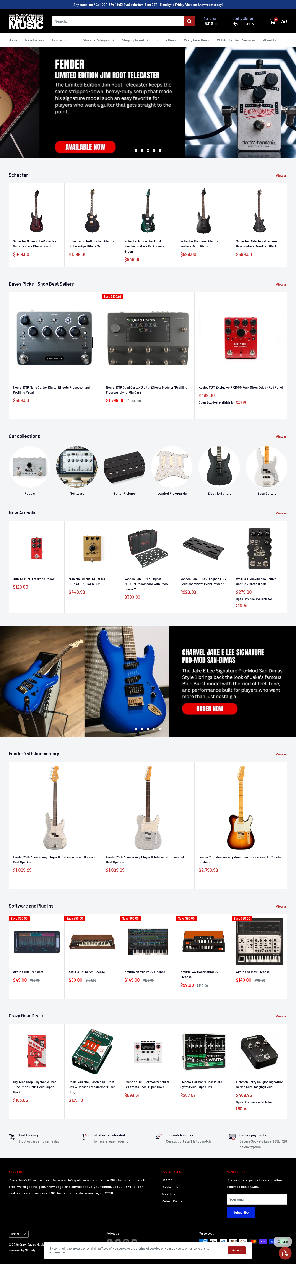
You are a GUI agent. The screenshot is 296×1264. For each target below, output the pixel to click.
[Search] (189, 21)
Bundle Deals (166, 40)
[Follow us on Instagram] (126, 1242)
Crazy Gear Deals (196, 40)
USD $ (15, 1234)
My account (242, 23)
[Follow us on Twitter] (118, 1242)
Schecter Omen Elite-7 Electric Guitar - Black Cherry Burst (35, 243)
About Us (270, 40)
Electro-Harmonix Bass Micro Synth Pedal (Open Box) (201, 1084)
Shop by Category (96, 40)
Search (167, 1180)
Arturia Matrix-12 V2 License (144, 972)
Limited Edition (63, 40)
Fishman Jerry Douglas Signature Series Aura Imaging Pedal (259, 1084)
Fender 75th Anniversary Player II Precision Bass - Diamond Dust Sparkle (54, 859)
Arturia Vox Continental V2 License (199, 974)
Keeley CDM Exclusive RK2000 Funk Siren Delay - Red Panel (241, 387)
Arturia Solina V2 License (87, 972)
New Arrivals (34, 40)
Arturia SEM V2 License (253, 972)
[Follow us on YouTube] (134, 1242)
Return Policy (172, 1201)
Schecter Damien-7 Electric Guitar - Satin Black (200, 243)
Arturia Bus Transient (28, 972)
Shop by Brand (133, 40)
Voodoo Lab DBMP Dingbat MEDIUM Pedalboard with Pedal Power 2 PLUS (146, 584)
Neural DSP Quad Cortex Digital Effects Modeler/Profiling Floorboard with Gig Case (146, 389)
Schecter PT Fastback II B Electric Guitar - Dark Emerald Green (145, 246)
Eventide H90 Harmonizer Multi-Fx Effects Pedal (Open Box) (147, 1084)
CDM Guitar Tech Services (236, 40)
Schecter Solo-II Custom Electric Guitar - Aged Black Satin (92, 243)
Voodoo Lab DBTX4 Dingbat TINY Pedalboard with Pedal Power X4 (203, 581)
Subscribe (241, 1212)
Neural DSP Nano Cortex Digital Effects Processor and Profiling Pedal (51, 389)
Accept (237, 1250)
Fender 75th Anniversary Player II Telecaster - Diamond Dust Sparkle (145, 859)
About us (168, 1194)
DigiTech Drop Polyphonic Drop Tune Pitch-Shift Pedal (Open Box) (34, 1087)
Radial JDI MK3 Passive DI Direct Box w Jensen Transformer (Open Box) (92, 1087)
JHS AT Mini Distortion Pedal (33, 579)
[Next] (287, 225)
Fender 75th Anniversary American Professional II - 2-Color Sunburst (240, 859)
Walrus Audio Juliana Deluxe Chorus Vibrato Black (256, 581)
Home (13, 40)
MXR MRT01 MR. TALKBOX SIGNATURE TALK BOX (87, 581)
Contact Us (170, 1187)
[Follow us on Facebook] (110, 1242)
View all (282, 175)
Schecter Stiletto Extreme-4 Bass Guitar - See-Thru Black (256, 243)
